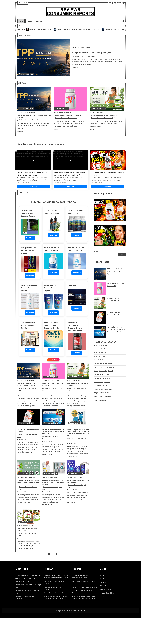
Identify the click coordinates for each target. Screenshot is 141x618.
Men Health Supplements (102, 382)
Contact (39, 21)
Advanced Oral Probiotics (26, 477)
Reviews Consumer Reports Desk (84, 56)
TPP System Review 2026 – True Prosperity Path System (74, 29)
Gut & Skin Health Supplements (104, 367)
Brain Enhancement (73, 427)
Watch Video (33, 186)
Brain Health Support (100, 360)
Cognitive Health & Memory (76, 477)
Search (96, 252)
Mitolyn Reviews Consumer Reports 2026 (106, 29)
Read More (75, 67)
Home (21, 21)
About (29, 21)
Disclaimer (103, 582)
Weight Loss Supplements (62, 112)
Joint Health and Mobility (50, 477)
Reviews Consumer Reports (76, 611)
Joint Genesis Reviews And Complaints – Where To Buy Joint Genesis (53, 482)
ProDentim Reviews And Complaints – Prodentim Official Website (28, 482)
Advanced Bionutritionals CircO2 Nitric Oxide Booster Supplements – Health (31, 29)
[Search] (122, 21)
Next (57, 554)
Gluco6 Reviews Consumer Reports (55, 593)
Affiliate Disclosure (106, 589)
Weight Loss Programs (25, 525)
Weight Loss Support (97, 112)
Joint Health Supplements (102, 378)
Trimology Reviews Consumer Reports (103, 115)
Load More (53, 360)
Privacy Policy (104, 586)
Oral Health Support (100, 385)
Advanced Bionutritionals (51, 427)
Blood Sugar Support (100, 352)
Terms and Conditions (107, 593)
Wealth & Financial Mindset (81, 48)
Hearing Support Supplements (103, 371)
